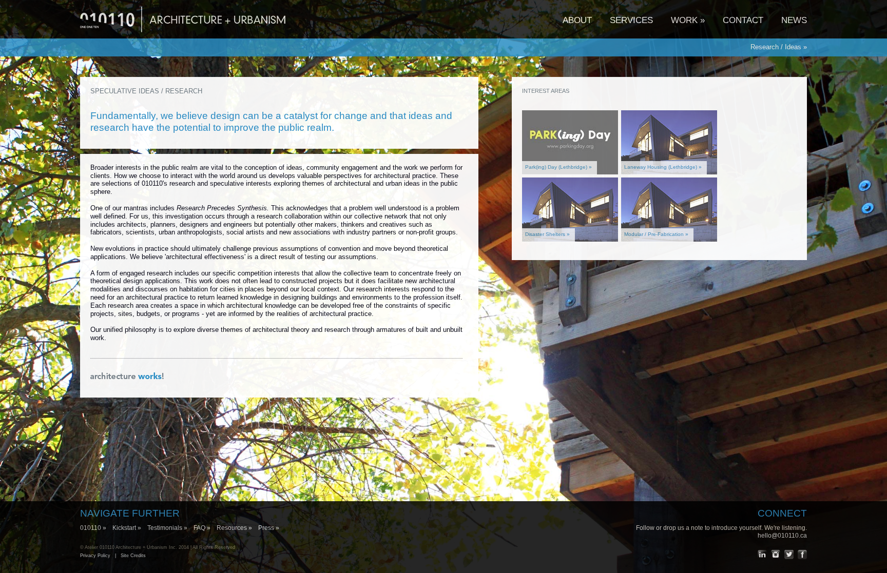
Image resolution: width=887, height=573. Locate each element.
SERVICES (631, 20)
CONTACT (743, 20)
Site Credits (133, 555)
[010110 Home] (182, 36)
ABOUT (577, 20)
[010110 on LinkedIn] (762, 554)
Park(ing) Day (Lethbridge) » (558, 167)
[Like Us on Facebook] (802, 554)
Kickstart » (129, 527)
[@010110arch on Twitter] (789, 554)
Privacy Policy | (100, 555)
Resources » (237, 527)
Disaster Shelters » (547, 234)
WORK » (688, 20)
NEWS (794, 20)
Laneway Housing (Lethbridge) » (663, 167)
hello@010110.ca (782, 535)
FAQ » (205, 527)
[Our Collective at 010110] (127, 377)
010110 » (96, 527)
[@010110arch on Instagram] (775, 554)
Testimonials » (170, 527)
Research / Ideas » (778, 47)
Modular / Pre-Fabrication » (656, 234)
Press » (268, 527)
